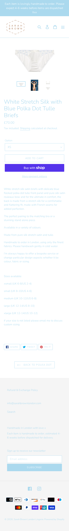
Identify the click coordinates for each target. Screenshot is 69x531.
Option (8, 140)
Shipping (25, 128)
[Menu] (63, 27)
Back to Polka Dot (37, 364)
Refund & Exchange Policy (22, 390)
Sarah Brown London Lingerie (29, 519)
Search (11, 412)
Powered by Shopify (54, 519)
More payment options (34, 176)
